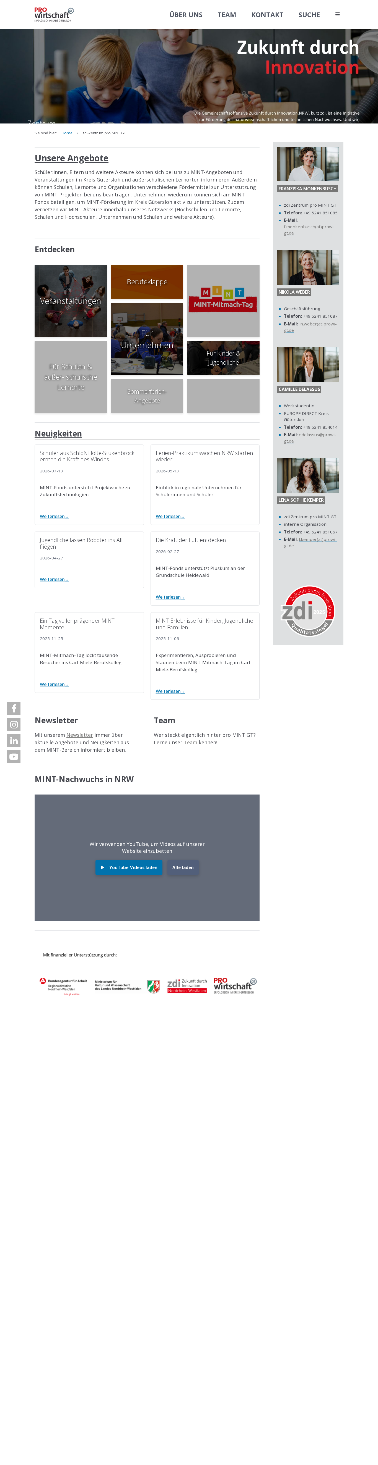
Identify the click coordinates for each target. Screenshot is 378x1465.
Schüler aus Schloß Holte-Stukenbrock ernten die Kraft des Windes (87, 456)
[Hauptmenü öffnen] (337, 14)
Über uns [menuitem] (186, 14)
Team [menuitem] (227, 14)
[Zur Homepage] (54, 14)
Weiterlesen (52, 516)
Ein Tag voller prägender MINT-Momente (78, 624)
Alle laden (183, 867)
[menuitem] (13, 708)
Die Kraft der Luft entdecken (191, 540)
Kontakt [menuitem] (267, 14)
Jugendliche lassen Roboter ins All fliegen (81, 543)
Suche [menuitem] (309, 14)
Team (190, 742)
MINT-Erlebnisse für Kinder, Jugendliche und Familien (204, 624)
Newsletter (79, 735)
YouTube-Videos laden (133, 867)
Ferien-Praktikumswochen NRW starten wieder (204, 456)
